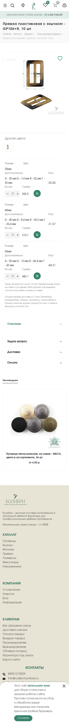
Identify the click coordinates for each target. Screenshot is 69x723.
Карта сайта (11, 659)
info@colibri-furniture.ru (23, 678)
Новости (8, 594)
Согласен (23, 718)
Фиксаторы (11, 562)
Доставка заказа (15, 629)
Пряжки (8, 553)
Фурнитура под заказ (18, 655)
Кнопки (8, 545)
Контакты (34, 668)
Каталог (9, 534)
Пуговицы (9, 541)
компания (12, 583)
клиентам (11, 619)
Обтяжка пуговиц (15, 651)
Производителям (14, 642)
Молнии (8, 549)
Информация (12, 602)
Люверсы (9, 558)
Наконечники (12, 566)
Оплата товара (13, 634)
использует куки (39, 685)
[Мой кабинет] (64, 4)
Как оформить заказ (17, 625)
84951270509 (16, 673)
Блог (6, 598)
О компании (11, 589)
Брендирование (14, 646)
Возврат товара (14, 638)
